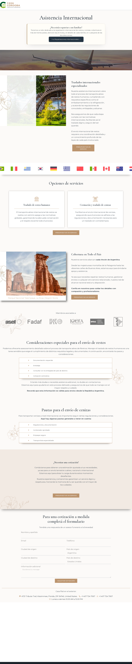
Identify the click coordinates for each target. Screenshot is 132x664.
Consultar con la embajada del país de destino (50, 371)
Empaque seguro (39, 435)
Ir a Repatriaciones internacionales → (66, 39)
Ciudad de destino (29, 558)
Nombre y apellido (29, 532)
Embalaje (36, 366)
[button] (2, 276)
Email (23, 541)
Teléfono (71, 541)
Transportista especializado (43, 440)
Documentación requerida (43, 360)
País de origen (73, 549)
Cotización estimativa (41, 376)
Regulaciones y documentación (45, 425)
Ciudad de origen (29, 549)
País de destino (73, 558)
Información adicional (31, 566)
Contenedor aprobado (41, 430)
